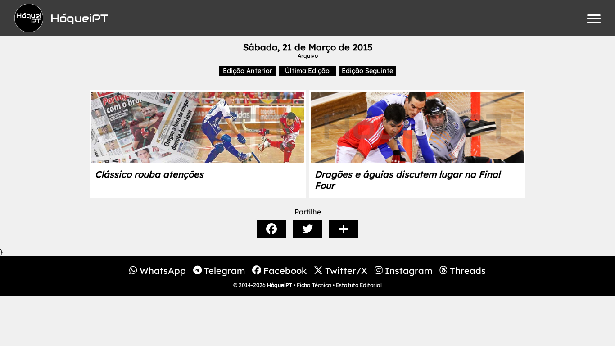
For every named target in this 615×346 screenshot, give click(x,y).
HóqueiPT (279, 285)
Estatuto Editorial (359, 285)
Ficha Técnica (314, 285)
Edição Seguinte (367, 71)
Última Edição (307, 71)
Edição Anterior (247, 71)
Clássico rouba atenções (149, 174)
